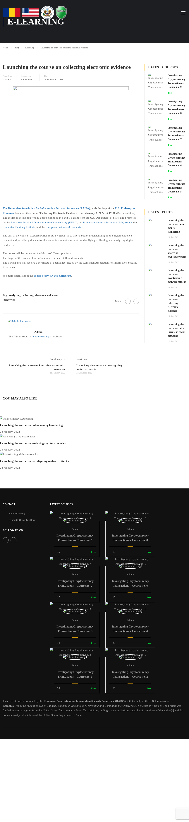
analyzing (14, 295)
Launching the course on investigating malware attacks (34, 461)
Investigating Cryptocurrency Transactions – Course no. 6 (130, 583)
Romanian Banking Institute (19, 227)
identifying (9, 299)
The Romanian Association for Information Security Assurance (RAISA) (46, 208)
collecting (27, 295)
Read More (75, 516)
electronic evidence (46, 295)
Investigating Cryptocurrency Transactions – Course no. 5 (75, 629)
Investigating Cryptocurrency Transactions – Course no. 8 (130, 538)
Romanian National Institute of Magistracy (107, 222)
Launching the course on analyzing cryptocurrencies (33, 443)
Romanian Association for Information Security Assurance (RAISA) (85, 701)
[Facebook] (128, 301)
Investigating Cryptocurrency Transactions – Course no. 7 (75, 583)
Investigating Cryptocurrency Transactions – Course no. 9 (75, 538)
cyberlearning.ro (42, 336)
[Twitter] (136, 301)
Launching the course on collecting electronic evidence (176, 303)
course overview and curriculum (52, 275)
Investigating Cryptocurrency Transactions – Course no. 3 (75, 674)
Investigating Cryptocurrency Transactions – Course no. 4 (130, 629)
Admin (7, 79)
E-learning (28, 79)
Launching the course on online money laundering (31, 425)
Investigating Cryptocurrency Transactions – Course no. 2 (130, 674)
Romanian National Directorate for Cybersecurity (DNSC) (44, 222)
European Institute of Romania (63, 227)
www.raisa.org (17, 513)
